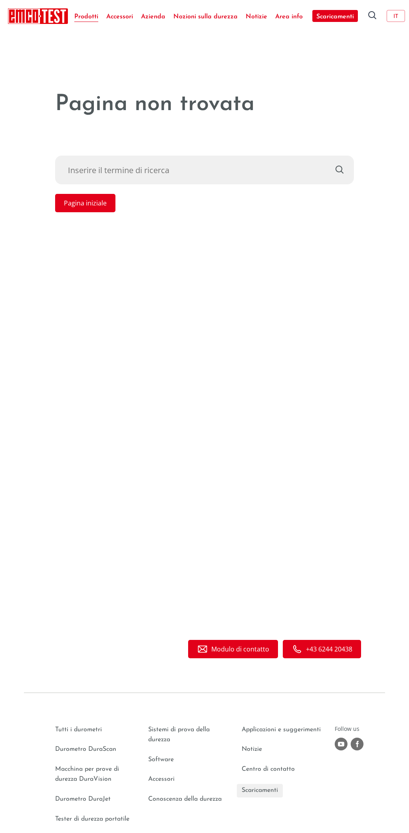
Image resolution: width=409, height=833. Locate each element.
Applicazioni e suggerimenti (281, 729)
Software (161, 759)
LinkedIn (357, 744)
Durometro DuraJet (83, 799)
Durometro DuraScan (85, 749)
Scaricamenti (335, 17)
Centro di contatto (268, 769)
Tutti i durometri (78, 729)
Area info (289, 17)
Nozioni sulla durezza (205, 17)
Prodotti (86, 17)
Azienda (153, 17)
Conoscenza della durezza (185, 799)
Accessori (119, 17)
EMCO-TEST (38, 16)
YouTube (341, 744)
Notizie (256, 17)
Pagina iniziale (85, 203)
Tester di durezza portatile (92, 819)
